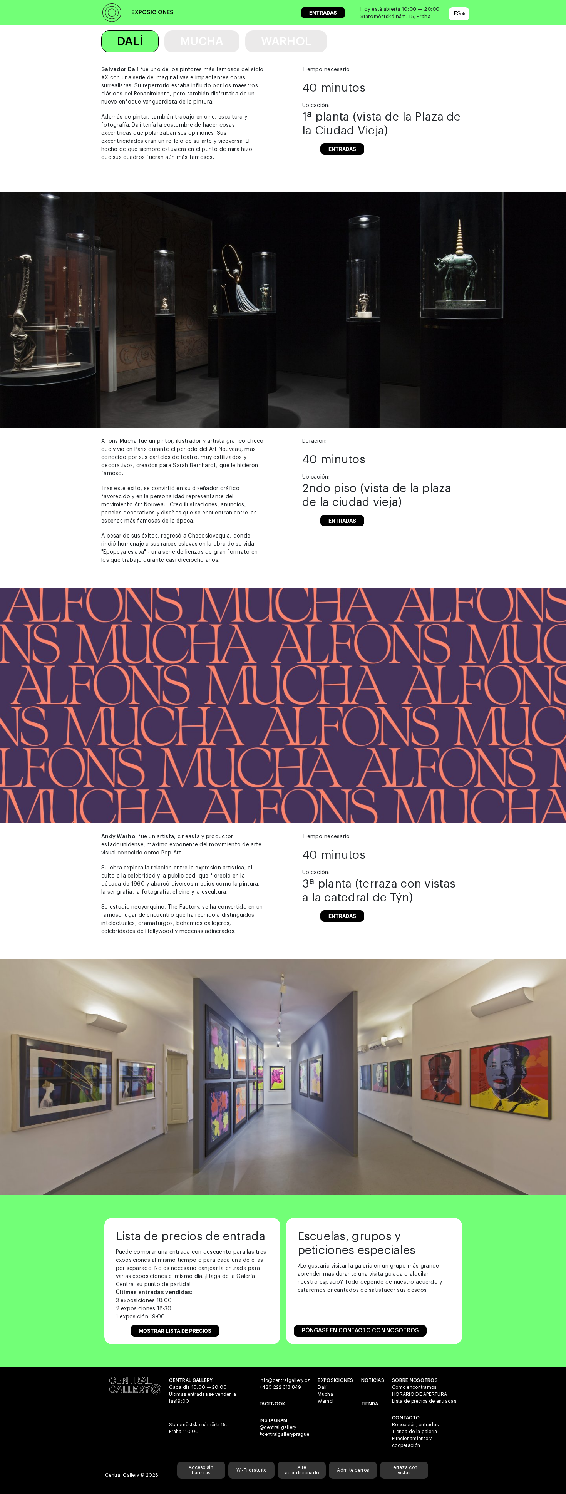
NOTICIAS (372, 1380)
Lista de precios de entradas (424, 1401)
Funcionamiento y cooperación (412, 1442)
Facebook (272, 1404)
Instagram (274, 1420)
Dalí (130, 41)
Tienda (369, 1404)
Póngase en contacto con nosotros (360, 1330)
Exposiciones (152, 12)
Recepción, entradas (415, 1424)
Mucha (201, 41)
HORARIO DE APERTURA (419, 1394)
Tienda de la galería (414, 1431)
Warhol (286, 41)
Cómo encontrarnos (414, 1387)
